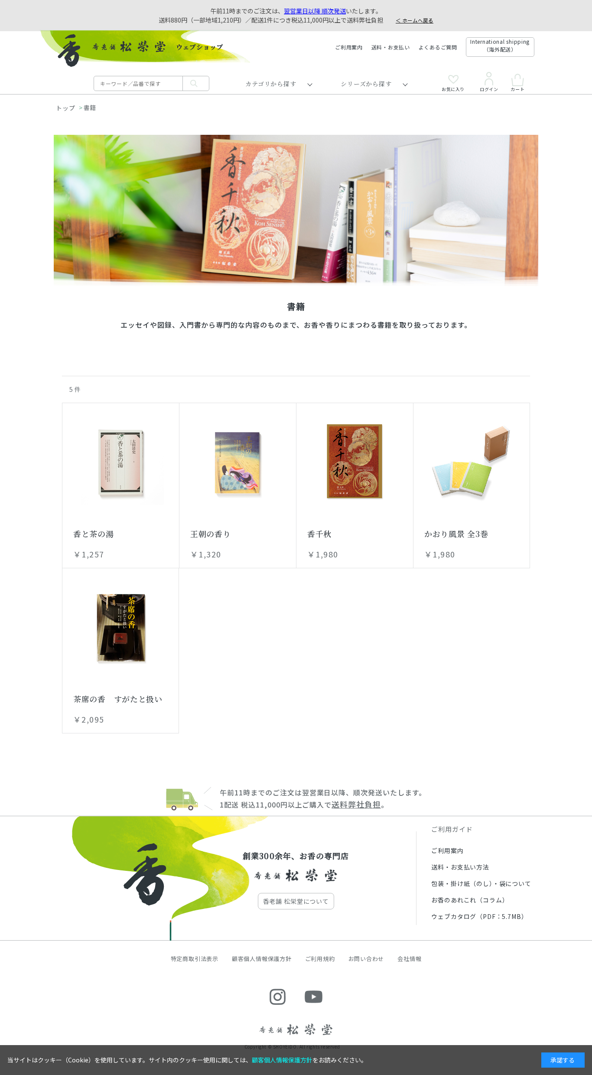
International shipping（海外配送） (500, 45)
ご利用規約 (320, 958)
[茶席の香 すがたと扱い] (120, 626)
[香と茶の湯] (120, 461)
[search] (196, 83)
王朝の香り (210, 533)
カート (517, 88)
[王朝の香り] (237, 461)
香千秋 (319, 533)
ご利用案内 (349, 47)
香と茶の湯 (93, 533)
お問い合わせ (366, 958)
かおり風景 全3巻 (456, 533)
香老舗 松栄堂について (296, 901)
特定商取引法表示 (194, 958)
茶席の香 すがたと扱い (118, 698)
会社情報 (409, 958)
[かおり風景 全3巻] (471, 461)
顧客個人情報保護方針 (262, 958)
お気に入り (453, 88)
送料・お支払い (390, 47)
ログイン (489, 88)
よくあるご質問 (438, 47)
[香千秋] (354, 461)
